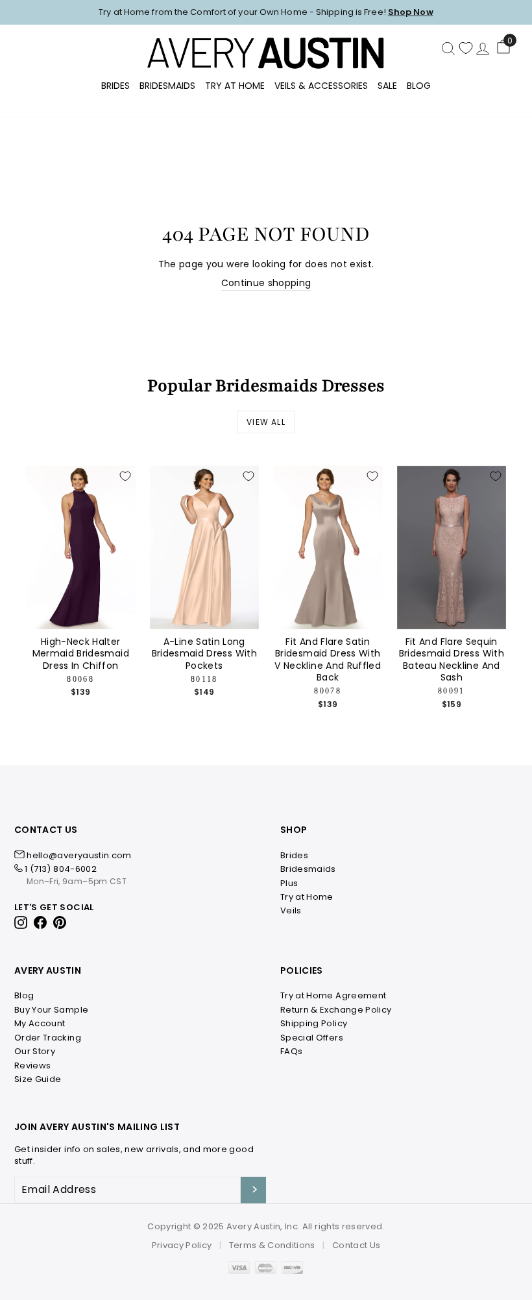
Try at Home (306, 897)
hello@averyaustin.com (79, 855)
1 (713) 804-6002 (61, 869)
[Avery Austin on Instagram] (21, 921)
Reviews (32, 1065)
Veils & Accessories (321, 85)
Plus (289, 883)
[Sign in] (482, 48)
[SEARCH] (448, 48)
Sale (387, 85)
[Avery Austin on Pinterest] (60, 921)
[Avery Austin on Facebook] (40, 921)
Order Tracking (47, 1037)
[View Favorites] (465, 48)
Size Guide (38, 1079)
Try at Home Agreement (333, 995)
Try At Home (235, 85)
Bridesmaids (167, 85)
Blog (419, 85)
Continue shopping (266, 283)
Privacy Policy (182, 1245)
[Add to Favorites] (125, 476)
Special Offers (311, 1037)
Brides (115, 85)
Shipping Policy (313, 1023)
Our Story (34, 1051)
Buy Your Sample (51, 1010)
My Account (40, 1023)
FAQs (291, 1051)
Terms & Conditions (272, 1245)
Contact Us (356, 1245)
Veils (291, 910)
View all (266, 421)
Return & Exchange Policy (335, 1010)
